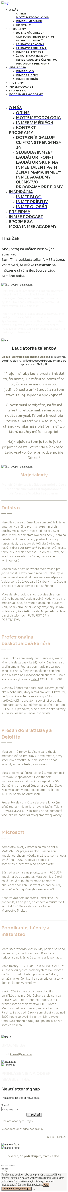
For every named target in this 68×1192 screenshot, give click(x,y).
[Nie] (33, 1189)
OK (46, 1184)
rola (35, 773)
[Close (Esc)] (2, 1165)
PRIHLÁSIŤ (34, 1114)
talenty (13, 966)
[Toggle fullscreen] (10, 1165)
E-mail (5, 1105)
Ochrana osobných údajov (16, 1188)
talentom (59, 705)
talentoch (20, 615)
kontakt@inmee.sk (21, 1054)
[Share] (6, 1165)
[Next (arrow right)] (6, 1168)
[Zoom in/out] (13, 1165)
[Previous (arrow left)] (2, 1168)
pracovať (23, 709)
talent (35, 679)
